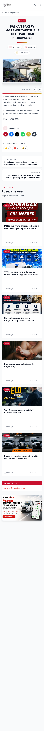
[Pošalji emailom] (28, 134)
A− (35, 89)
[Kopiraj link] (34, 134)
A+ (40, 89)
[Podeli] (5, 134)
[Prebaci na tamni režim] (35, 5)
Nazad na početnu (12, 12)
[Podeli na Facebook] (11, 134)
